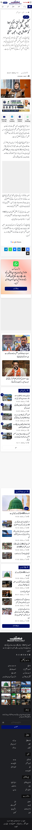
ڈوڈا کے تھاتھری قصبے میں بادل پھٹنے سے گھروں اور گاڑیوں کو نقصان (21, 426)
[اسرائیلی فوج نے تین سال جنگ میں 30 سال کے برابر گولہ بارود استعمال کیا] (7, 524)
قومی (8, 6)
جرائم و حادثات (27, 809)
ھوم (26, 12)
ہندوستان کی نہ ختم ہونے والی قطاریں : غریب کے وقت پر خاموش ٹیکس (22, 601)
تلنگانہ (19, 6)
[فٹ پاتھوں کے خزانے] (7, 593)
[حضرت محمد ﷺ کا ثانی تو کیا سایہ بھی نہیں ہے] (7, 574)
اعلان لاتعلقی (26, 824)
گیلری (14, 812)
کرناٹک (29, 748)
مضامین (29, 801)
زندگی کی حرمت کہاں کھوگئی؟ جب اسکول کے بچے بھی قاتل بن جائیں (21, 583)
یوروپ (14, 790)
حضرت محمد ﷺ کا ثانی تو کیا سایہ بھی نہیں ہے (20, 513)
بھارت (14, 759)
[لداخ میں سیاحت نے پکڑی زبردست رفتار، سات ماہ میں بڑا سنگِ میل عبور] (7, 397)
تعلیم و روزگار (13, 805)
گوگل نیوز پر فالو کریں (26, 676)
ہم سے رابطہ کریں (27, 673)
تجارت (29, 805)
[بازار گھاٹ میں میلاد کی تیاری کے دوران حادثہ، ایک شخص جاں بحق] (16, 702)
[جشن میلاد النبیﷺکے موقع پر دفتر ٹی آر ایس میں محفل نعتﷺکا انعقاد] (7, 546)
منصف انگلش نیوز (27, 669)
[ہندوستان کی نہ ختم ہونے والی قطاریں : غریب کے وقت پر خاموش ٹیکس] (7, 601)
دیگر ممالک (13, 786)
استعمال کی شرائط (12, 824)
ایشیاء (3, 6)
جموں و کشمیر (18, 12)
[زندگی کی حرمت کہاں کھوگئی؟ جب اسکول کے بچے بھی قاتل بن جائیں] (7, 584)
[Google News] (16, 242)
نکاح (30, 812)
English (5, 2)
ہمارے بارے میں (12, 665)
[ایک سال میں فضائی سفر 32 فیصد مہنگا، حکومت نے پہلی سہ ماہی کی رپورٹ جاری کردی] (6, 696)
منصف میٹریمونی (13, 669)
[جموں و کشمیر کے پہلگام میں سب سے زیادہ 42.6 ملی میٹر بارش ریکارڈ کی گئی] (7, 416)
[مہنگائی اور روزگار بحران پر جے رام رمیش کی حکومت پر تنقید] (26, 690)
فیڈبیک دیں (6, 824)
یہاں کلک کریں (15, 289)
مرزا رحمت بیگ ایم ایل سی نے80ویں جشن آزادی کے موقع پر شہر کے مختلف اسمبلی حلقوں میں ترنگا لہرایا (22, 613)
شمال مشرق (13, 767)
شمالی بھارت (28, 770)
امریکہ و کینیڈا (13, 782)
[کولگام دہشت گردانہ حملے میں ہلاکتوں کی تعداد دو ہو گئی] (7, 407)
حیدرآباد (24, 6)
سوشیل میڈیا (13, 809)
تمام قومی (29, 759)
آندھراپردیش (13, 744)
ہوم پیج (29, 665)
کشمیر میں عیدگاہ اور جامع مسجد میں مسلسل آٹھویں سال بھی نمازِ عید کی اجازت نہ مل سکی (21, 437)
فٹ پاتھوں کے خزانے (25, 591)
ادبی (15, 801)
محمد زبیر (22, 73)
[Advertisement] (16, 61)
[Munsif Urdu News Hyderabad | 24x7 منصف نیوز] (15, 2)
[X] (27, 655)
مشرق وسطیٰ (28, 790)
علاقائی (13, 6)
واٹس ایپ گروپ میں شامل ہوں (9, 676)
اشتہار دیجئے (13, 673)
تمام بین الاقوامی (27, 782)
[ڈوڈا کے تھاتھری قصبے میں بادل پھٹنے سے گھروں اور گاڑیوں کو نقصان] (7, 426)
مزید (16, 447)
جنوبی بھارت (13, 763)
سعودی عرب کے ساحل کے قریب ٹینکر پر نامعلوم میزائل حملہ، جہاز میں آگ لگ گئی (21, 534)
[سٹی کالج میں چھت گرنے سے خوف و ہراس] (7, 555)
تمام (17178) (16, 626)
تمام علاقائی (28, 740)
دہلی (30, 767)
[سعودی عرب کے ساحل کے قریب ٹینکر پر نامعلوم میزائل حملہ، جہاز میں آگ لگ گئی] (7, 533)
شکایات (16, 827)
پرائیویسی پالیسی (19, 824)
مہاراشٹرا (14, 748)
